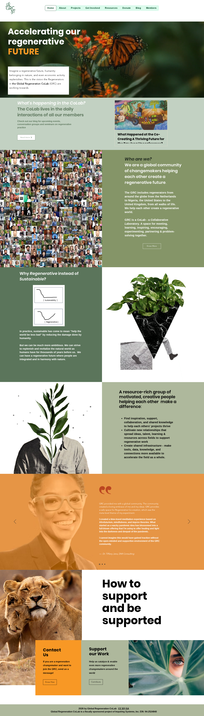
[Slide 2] (104, 564)
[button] (62, 8)
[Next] (189, 521)
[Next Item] (163, 115)
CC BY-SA (123, 708)
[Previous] (15, 521)
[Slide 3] (99, 564)
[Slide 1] (102, 564)
